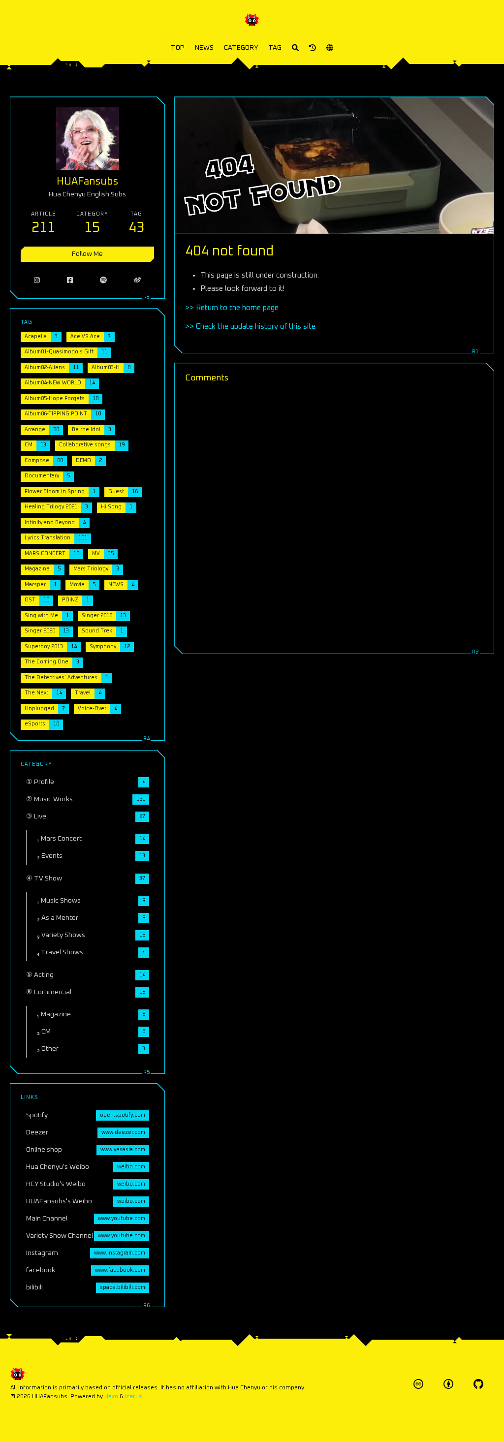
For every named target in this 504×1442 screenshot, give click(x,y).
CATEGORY (241, 47)
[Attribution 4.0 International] (448, 1384)
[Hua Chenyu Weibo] (138, 280)
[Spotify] (104, 280)
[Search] (295, 48)
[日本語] (330, 48)
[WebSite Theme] (478, 1384)
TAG (275, 47)
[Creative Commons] (418, 1384)
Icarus (133, 1396)
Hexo (111, 1396)
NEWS (204, 47)
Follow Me (87, 254)
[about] (312, 48)
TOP (178, 47)
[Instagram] (37, 280)
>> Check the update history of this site (250, 326)
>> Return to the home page (232, 308)
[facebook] (70, 280)
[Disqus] (334, 517)
